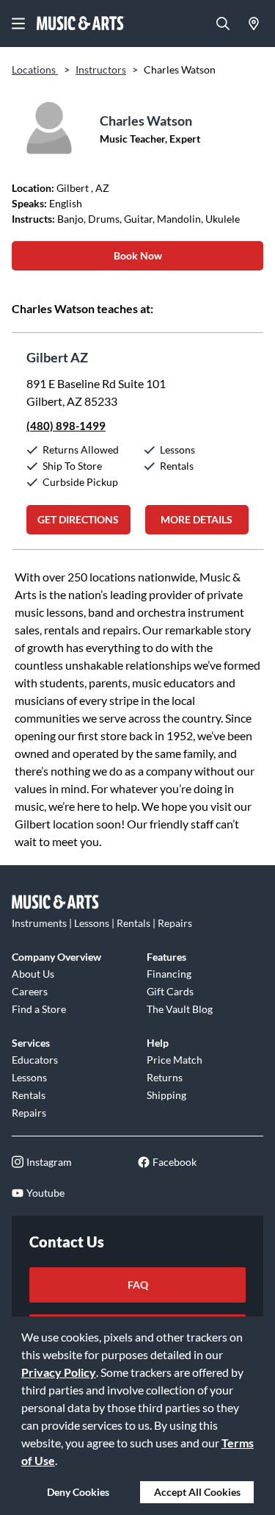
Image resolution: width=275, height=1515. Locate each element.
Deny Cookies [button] (78, 1492)
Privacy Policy (58, 1372)
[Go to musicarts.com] (81, 23)
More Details (196, 519)
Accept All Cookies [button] (197, 1492)
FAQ (138, 1284)
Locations (35, 69)
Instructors (101, 69)
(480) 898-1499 (66, 425)
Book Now (138, 255)
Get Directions (78, 519)
